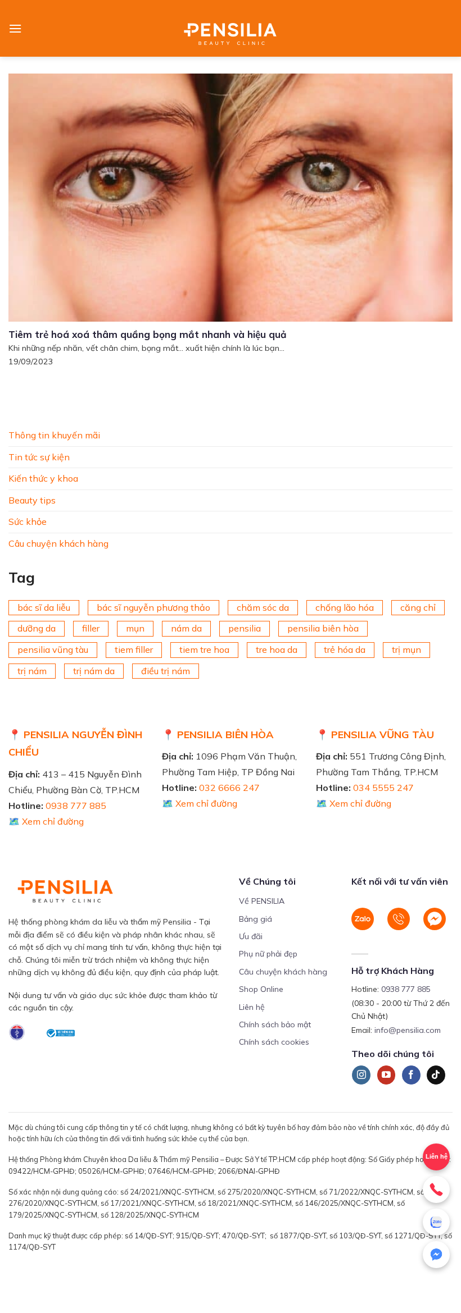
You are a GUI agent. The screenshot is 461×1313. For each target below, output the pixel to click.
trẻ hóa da (344, 649)
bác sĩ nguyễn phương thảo (153, 606)
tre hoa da (276, 649)
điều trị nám (165, 670)
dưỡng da (36, 628)
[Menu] (15, 28)
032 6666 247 (229, 787)
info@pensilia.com (407, 1030)
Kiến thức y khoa (43, 478)
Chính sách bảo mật (275, 1024)
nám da (186, 628)
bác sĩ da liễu (43, 606)
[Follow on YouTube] (386, 1075)
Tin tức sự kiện (39, 456)
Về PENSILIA (261, 901)
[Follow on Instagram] (361, 1075)
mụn (135, 628)
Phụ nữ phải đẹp (268, 954)
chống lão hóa (344, 606)
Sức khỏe (27, 521)
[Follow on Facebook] (411, 1075)
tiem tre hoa (204, 649)
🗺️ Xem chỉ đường (46, 821)
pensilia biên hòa (323, 628)
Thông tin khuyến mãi (54, 435)
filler (91, 628)
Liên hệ (252, 1007)
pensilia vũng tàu (52, 649)
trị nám (32, 670)
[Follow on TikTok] (436, 1075)
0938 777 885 (76, 805)
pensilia (244, 628)
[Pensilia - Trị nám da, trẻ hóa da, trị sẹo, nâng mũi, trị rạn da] (231, 28)
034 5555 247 (383, 787)
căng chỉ (418, 606)
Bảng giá (255, 919)
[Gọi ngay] (436, 1189)
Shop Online (261, 989)
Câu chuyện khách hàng (58, 543)
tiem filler (134, 649)
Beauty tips (32, 499)
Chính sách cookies (274, 1042)
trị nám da (94, 670)
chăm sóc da (263, 606)
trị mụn (406, 649)
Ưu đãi (251, 936)
